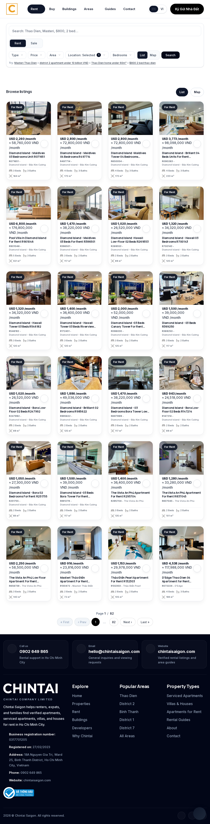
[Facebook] (181, 815)
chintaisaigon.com (176, 651)
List (142, 55)
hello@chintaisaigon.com (114, 651)
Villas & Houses (180, 704)
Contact (129, 9)
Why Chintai (82, 736)
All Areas (127, 736)
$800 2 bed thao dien (142, 62)
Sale (34, 43)
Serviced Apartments (185, 696)
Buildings (69, 9)
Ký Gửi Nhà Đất (187, 9)
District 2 (127, 704)
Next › (127, 622)
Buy (52, 9)
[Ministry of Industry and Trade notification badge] (34, 793)
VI (162, 9)
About (172, 728)
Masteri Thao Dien (25, 62)
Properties (81, 704)
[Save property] (44, 144)
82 (114, 622)
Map (153, 55)
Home (77, 696)
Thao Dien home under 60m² (109, 62)
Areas (88, 9)
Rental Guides (178, 720)
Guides (110, 9)
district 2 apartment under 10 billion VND (64, 62)
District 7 (127, 728)
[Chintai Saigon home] (30, 688)
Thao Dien (128, 696)
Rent (34, 9)
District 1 (127, 720)
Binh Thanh (129, 712)
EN (154, 9)
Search (170, 55)
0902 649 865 (33, 651)
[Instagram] (192, 815)
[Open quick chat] (199, 813)
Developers (82, 728)
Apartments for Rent (184, 712)
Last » (145, 622)
